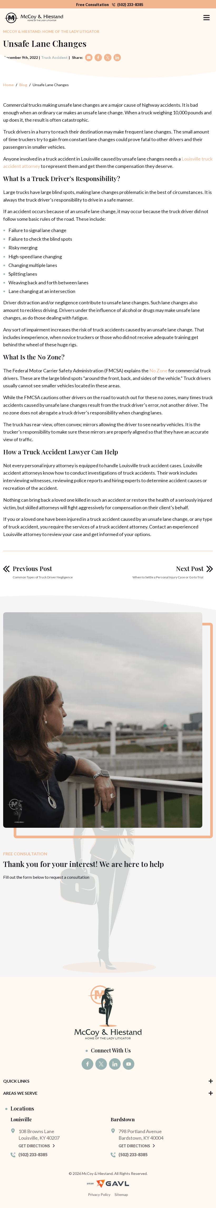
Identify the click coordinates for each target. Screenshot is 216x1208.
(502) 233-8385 (130, 4)
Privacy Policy (99, 1194)
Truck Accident (54, 57)
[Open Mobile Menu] (206, 18)
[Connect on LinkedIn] (115, 1064)
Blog (23, 85)
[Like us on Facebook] (87, 1064)
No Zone (158, 370)
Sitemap (121, 1194)
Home (8, 85)
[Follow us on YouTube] (128, 1064)
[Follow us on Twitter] (101, 1064)
